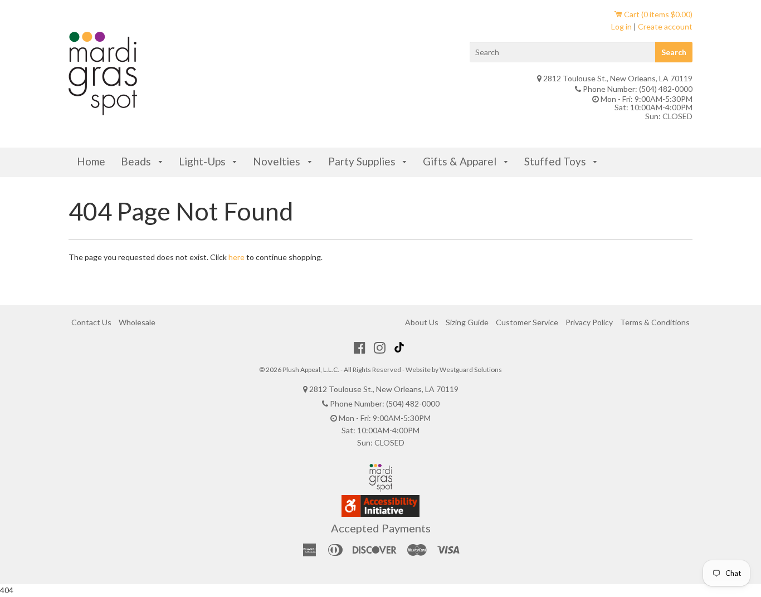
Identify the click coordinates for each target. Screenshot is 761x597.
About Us (421, 322)
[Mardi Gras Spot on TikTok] (400, 347)
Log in (621, 26)
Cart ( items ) (657, 14)
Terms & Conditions (655, 322)
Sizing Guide (467, 322)
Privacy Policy (589, 322)
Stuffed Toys (556, 161)
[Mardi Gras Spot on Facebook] (359, 347)
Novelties (278, 161)
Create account (665, 26)
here (236, 257)
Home (91, 161)
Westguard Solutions (471, 369)
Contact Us (91, 322)
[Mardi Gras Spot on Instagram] (379, 347)
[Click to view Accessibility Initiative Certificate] (380, 513)
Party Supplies (363, 161)
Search (673, 52)
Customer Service (527, 322)
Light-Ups (203, 161)
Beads (137, 161)
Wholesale (137, 322)
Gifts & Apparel (461, 161)
